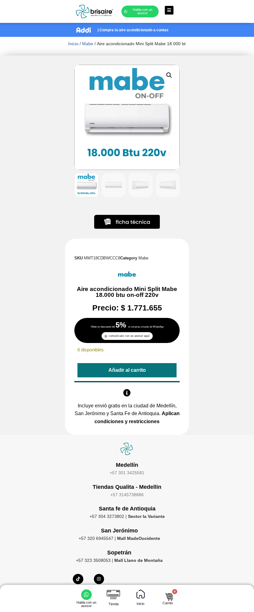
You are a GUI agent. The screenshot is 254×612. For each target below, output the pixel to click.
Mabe (87, 43)
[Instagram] (99, 579)
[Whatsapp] (86, 594)
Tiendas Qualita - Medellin (127, 487)
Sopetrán (119, 552)
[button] (169, 75)
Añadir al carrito (127, 370)
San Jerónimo (119, 530)
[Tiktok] (78, 579)
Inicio (73, 43)
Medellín (127, 465)
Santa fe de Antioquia (127, 509)
